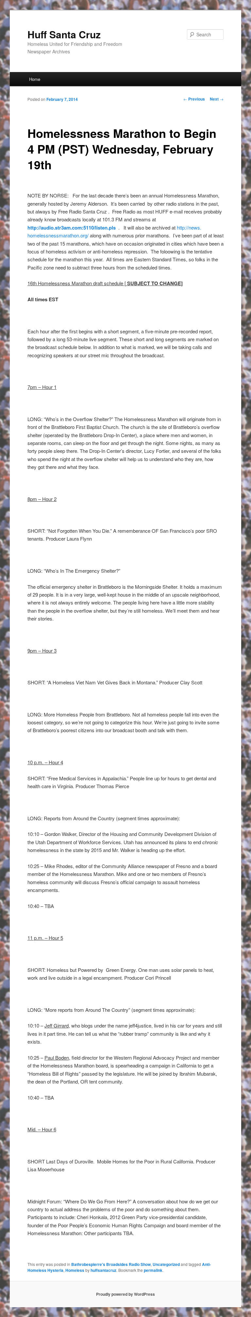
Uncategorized (166, 1264)
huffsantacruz (103, 1270)
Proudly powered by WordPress (125, 1294)
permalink (153, 1270)
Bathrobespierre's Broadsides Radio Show (111, 1264)
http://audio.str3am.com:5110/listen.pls (71, 227)
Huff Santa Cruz (64, 34)
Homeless (74, 1270)
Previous (194, 99)
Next (217, 99)
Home (34, 79)
